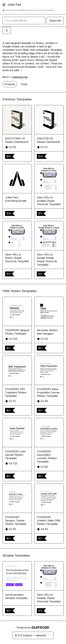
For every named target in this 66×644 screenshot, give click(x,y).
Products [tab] (9, 84)
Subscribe (55, 20)
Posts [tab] (24, 84)
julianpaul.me (19, 76)
